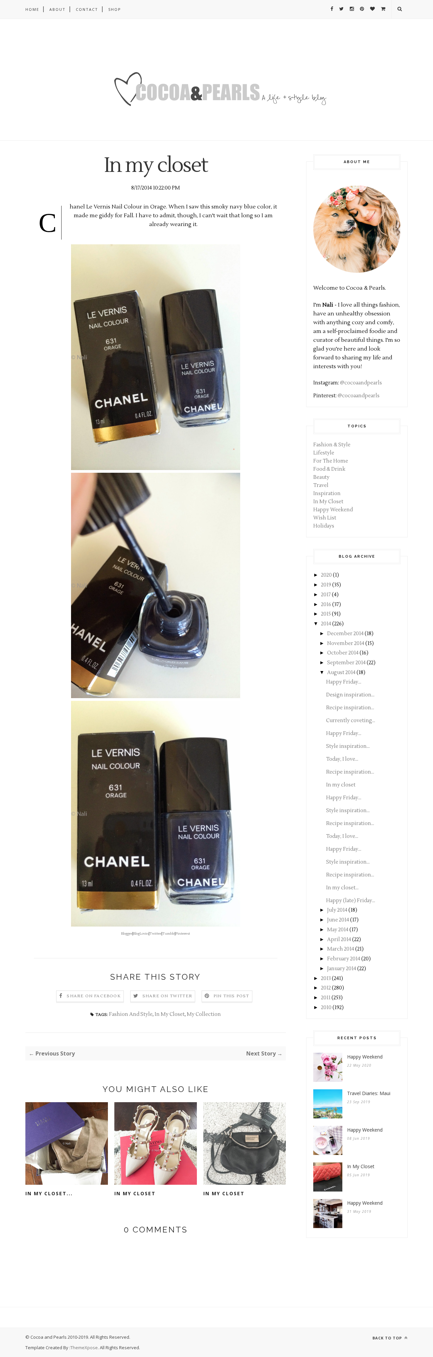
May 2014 (337, 930)
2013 (326, 978)
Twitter (155, 933)
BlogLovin (141, 933)
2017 (326, 595)
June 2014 (338, 920)
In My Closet (170, 1014)
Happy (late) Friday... (350, 900)
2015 (326, 614)
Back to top (387, 1337)
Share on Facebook (93, 996)
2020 (326, 575)
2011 (326, 998)
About (57, 9)
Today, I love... (342, 759)
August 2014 (341, 672)
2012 (326, 988)
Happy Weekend (333, 510)
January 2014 (341, 968)
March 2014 (340, 949)
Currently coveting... (350, 720)
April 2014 (339, 939)
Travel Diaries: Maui (368, 1093)
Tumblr (168, 933)
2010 (326, 1007)
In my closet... (49, 1193)
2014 (326, 624)
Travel (320, 485)
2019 (326, 585)
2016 (326, 604)
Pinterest (183, 933)
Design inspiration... (350, 695)
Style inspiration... (348, 746)
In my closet (135, 1193)
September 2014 (346, 663)
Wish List (324, 518)
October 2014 (343, 653)
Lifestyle (323, 453)
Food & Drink (329, 469)
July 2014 (337, 910)
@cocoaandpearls (361, 383)
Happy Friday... (343, 682)
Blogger (126, 933)
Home (32, 9)
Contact (87, 9)
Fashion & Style (331, 445)
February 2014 (343, 959)
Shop (114, 9)
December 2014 (345, 633)
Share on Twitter (167, 996)
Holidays (323, 526)
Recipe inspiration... (350, 708)
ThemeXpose (84, 1347)
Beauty (321, 477)
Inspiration (327, 493)
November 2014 (345, 643)
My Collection (204, 1014)
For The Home (330, 461)
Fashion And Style (131, 1014)
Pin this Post (231, 996)
